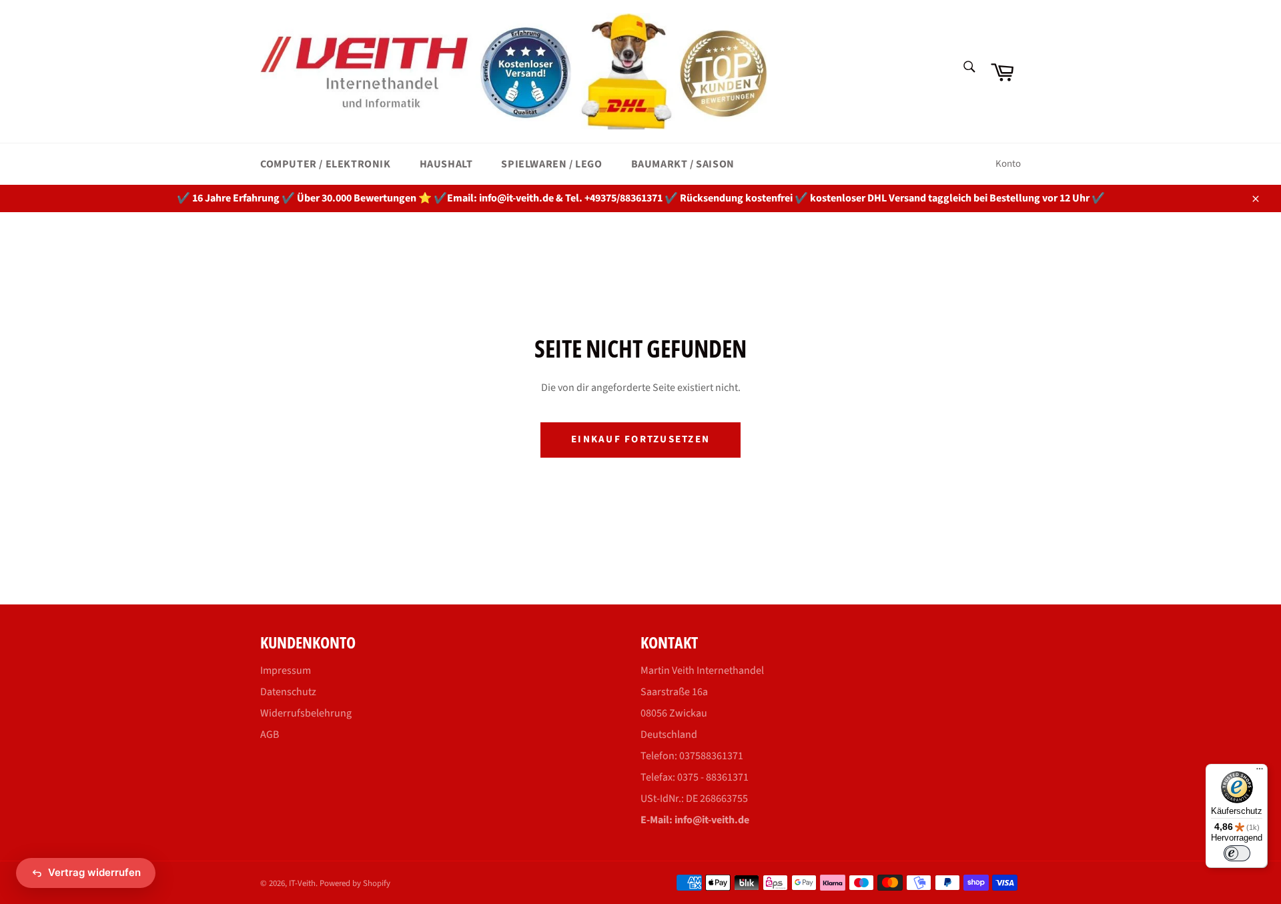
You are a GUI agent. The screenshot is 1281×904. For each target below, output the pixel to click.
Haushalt (446, 164)
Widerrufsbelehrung (306, 713)
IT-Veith (302, 883)
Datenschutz (288, 692)
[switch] (1237, 853)
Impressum (285, 670)
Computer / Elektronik (325, 164)
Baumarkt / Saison (683, 164)
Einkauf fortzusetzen (640, 439)
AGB (269, 734)
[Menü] (1260, 772)
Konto (1008, 164)
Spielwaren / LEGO (551, 164)
